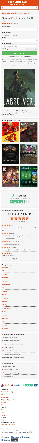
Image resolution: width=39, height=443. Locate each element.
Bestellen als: (6, 32)
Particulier (7, 35)
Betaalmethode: (7, 43)
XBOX (2, 412)
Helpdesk (3, 402)
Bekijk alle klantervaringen (19, 259)
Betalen (3, 394)
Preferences (17, 437)
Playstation (4, 415)
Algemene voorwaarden (8, 425)
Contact (3, 420)
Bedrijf (15, 35)
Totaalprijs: (5, 49)
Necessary (6, 437)
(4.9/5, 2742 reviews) (19, 221)
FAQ (2, 405)
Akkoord (14, 440)
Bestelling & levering (7, 392)
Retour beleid (5, 397)
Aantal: (4, 37)
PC (2, 410)
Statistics (27, 437)
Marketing (6, 440)
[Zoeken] (36, 8)
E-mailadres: (6, 26)
